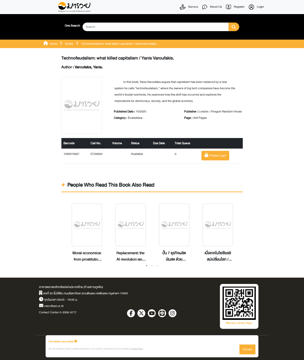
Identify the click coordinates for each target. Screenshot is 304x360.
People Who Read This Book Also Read (110, 185)
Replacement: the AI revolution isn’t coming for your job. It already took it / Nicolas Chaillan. (130, 256)
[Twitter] (141, 313)
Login (260, 6)
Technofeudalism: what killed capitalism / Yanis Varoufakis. (117, 58)
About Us (215, 6)
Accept (247, 349)
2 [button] (152, 265)
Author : (82, 67)
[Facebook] (131, 313)
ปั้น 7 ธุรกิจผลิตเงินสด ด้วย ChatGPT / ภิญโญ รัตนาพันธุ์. (174, 256)
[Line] (162, 313)
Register (239, 6)
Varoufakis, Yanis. (89, 67)
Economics (135, 117)
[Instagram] (172, 313)
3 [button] (157, 265)
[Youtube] (152, 313)
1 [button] (146, 265)
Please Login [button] (217, 155)
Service (193, 6)
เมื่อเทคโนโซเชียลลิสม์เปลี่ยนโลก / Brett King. (218, 256)
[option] (87, 229)
